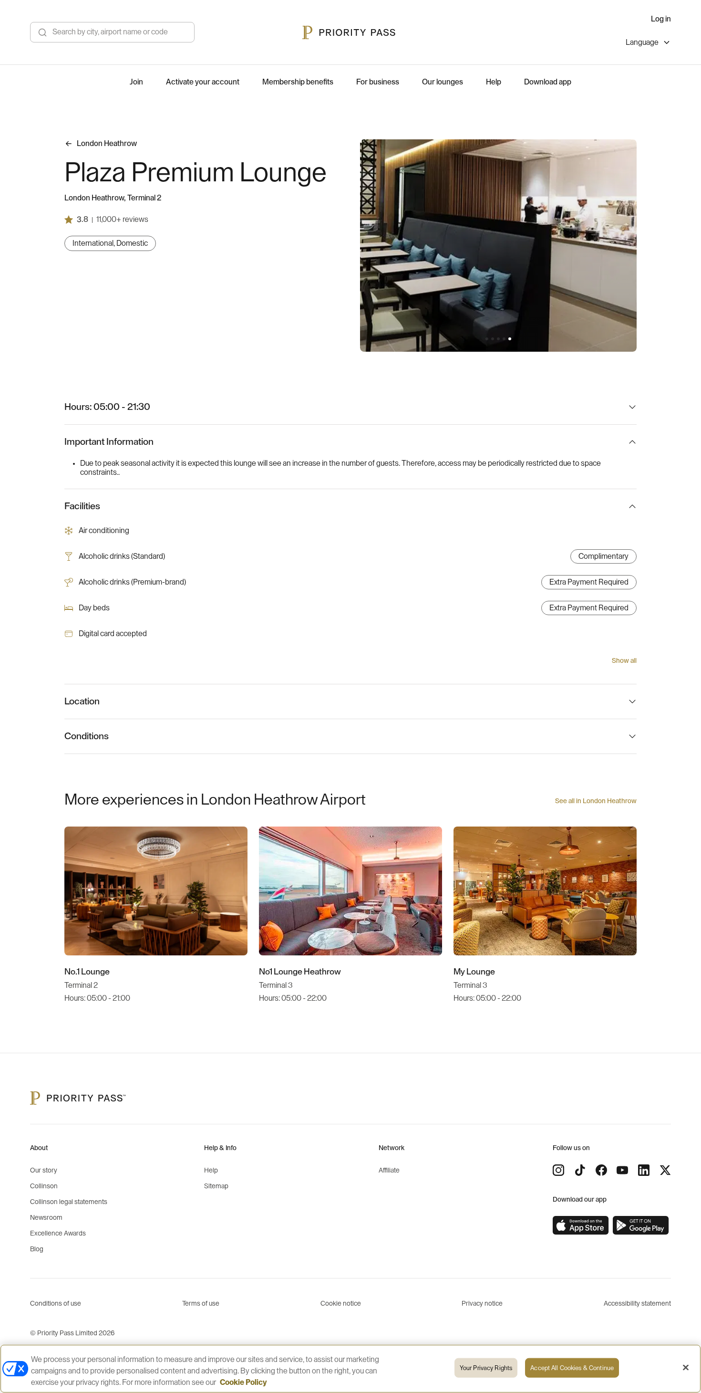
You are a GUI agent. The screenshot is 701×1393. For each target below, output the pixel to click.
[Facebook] (601, 1170)
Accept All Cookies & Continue (572, 1368)
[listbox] (648, 43)
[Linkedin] (643, 1170)
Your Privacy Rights (486, 1368)
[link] (581, 1225)
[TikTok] (580, 1170)
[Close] (685, 1367)
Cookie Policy (243, 1382)
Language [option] (642, 42)
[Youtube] (622, 1170)
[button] (486, 338)
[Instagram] (558, 1170)
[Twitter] (665, 1170)
